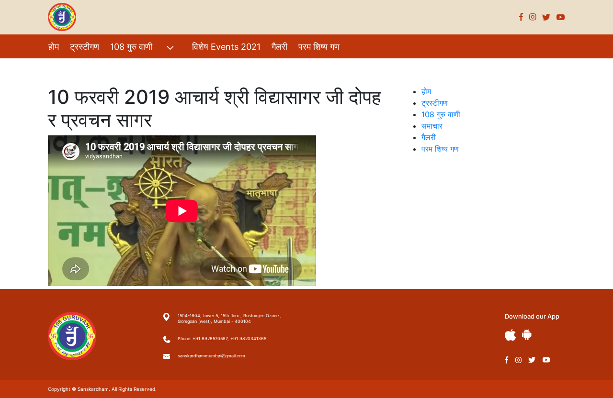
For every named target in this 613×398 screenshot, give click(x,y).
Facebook (521, 17)
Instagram (532, 17)
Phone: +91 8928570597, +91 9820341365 (222, 338)
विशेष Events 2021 (226, 47)
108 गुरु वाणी (131, 47)
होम (53, 47)
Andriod (527, 334)
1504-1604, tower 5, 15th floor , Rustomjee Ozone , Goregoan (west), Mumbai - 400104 (230, 318)
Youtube (560, 17)
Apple (510, 335)
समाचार (432, 126)
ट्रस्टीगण (84, 47)
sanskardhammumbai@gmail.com (211, 355)
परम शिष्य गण (319, 47)
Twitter (546, 17)
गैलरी (279, 47)
